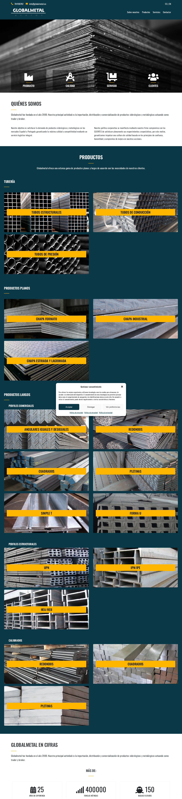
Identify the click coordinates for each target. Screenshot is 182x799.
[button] (122, 386)
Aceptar (69, 407)
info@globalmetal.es (37, 3)
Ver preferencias (113, 407)
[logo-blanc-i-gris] (28, 9)
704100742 (19, 3)
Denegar (91, 407)
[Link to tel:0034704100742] (12, 4)
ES (166, 3)
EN (170, 3)
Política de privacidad (76, 412)
